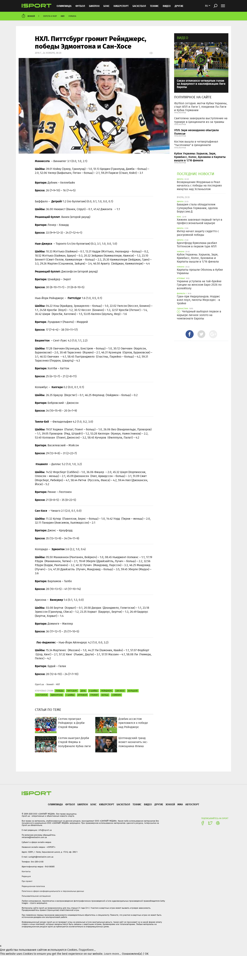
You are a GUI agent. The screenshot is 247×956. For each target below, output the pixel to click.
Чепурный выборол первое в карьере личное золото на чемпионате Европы (199, 314)
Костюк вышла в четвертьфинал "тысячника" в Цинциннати (196, 143)
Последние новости (195, 173)
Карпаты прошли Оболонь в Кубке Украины (200, 271)
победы (59, 690)
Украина (72, 16)
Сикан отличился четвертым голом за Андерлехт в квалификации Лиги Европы (201, 83)
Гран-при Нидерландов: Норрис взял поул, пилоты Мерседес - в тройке (198, 299)
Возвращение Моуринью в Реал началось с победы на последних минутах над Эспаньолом (199, 185)
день (83, 690)
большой (132, 690)
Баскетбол (139, 6)
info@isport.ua (45, 830)
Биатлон (94, 6)
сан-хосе (120, 690)
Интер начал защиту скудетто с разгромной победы (198, 233)
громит (94, 694)
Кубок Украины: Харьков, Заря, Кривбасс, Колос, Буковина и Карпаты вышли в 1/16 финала (200, 156)
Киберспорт (121, 6)
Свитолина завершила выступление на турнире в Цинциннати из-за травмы (200, 120)
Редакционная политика (33, 886)
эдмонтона (56, 694)
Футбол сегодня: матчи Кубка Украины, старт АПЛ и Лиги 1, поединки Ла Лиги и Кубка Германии (200, 106)
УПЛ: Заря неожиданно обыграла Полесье (196, 132)
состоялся (41, 694)
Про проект (27, 881)
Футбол (80, 6)
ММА (180, 804)
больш (105, 694)
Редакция (26, 876)
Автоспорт (192, 804)
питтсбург (72, 690)
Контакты (26, 871)
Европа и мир (50, 16)
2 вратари (116, 694)
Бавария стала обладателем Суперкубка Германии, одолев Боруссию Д (197, 207)
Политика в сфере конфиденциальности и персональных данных (53, 891)
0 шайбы (93, 690)
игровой (82, 694)
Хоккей (31, 16)
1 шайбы (70, 694)
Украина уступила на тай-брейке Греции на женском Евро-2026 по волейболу (199, 284)
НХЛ (62, 16)
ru (206, 6)
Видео (182, 37)
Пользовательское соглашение (36, 896)
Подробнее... (87, 950)
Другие (179, 6)
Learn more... (112, 954)
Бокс (106, 6)
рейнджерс (106, 690)
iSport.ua (39, 684)
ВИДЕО (167, 6)
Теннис (154, 6)
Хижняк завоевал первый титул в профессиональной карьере (199, 221)
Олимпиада (64, 6)
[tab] (190, 334)
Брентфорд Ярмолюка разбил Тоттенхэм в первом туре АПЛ (197, 244)
